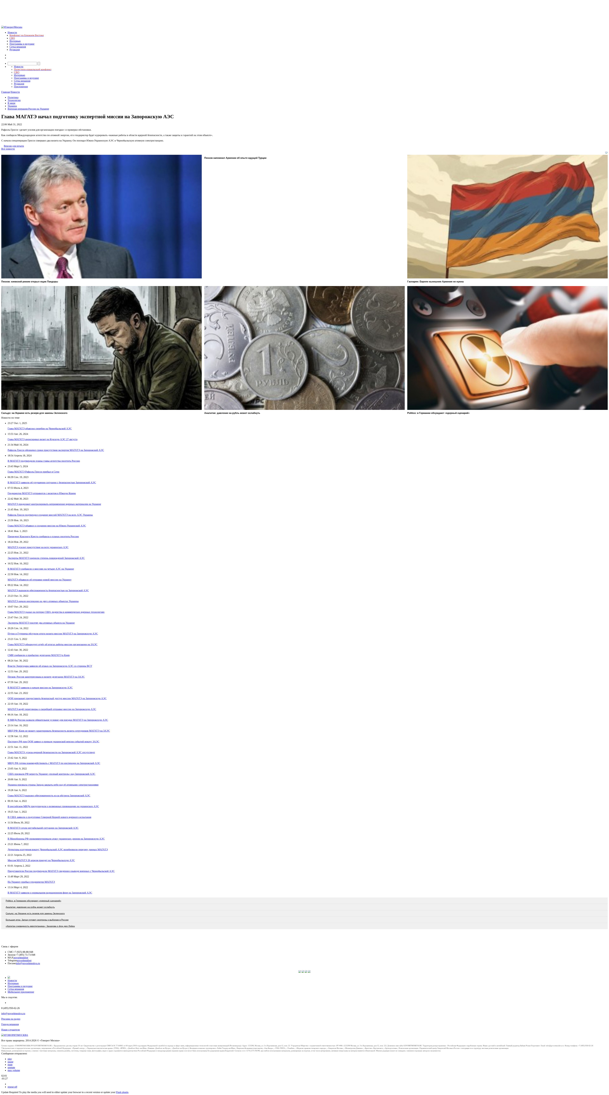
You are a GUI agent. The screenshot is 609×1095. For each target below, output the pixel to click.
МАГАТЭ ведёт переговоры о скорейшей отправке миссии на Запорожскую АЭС (52, 709)
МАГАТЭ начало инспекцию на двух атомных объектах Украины (43, 601)
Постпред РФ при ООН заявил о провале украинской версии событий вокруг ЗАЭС (53, 741)
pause (10, 1061)
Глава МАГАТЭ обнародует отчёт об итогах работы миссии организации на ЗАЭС (52, 644)
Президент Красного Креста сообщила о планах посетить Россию (43, 536)
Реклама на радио (10, 1019)
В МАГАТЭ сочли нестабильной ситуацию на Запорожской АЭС (43, 828)
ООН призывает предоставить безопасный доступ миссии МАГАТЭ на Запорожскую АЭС (57, 698)
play (10, 1059)
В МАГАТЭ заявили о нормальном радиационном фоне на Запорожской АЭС (50, 892)
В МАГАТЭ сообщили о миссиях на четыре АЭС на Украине (41, 569)
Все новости (8, 148)
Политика (13, 97)
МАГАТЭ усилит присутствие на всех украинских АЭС (38, 547)
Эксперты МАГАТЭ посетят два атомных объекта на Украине (41, 622)
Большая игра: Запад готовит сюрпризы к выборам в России (37, 919)
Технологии (14, 100)
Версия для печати (14, 146)
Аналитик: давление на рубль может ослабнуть (30, 907)
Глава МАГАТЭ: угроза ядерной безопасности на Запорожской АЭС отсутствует (51, 752)
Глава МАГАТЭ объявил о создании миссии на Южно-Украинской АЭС (47, 525)
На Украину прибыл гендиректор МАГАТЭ (31, 882)
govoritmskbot (21, 957)
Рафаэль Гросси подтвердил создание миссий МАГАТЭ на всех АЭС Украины (50, 515)
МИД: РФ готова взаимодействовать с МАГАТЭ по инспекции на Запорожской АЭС (54, 763)
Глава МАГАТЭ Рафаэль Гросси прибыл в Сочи (33, 471)
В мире (11, 103)
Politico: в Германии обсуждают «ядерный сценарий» (33, 900)
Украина (12, 106)
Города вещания (10, 1024)
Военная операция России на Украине (28, 108)
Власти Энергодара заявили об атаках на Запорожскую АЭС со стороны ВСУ (50, 666)
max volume (14, 1070)
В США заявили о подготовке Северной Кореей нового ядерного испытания (49, 817)
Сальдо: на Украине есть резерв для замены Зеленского (35, 913)
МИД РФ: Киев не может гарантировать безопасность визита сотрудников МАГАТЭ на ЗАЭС (59, 730)
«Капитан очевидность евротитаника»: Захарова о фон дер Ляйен (40, 926)
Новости (12, 32)
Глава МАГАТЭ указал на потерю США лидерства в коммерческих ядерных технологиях (56, 612)
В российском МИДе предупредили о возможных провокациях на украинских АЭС (53, 806)
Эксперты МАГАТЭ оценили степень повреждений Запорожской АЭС (46, 558)
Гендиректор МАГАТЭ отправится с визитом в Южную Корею (42, 493)
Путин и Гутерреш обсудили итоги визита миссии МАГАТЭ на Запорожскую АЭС (53, 633)
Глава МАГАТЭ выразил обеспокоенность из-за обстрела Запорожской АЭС (49, 795)
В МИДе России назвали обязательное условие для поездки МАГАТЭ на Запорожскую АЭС (58, 720)
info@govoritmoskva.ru (28, 963)
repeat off (12, 1086)
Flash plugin (122, 1092)
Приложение (21, 86)
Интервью (15, 41)
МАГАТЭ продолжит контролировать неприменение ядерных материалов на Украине (54, 504)
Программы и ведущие (22, 44)
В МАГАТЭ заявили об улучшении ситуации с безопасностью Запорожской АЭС (52, 482)
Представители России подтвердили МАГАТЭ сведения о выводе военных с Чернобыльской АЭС (61, 871)
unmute (11, 1067)
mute (10, 1064)
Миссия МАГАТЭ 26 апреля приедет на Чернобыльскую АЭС (41, 860)
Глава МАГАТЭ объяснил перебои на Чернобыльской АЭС (40, 428)
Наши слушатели (10, 1029)
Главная (5, 92)
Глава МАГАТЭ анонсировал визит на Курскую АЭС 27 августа (42, 439)
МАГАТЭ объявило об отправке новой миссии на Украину (40, 579)
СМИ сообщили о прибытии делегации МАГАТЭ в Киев (39, 655)
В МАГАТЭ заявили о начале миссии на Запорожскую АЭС (40, 687)
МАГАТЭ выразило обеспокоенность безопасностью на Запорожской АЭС (48, 590)
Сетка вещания (18, 46)
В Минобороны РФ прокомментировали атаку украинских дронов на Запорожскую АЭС (56, 838)
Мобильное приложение (21, 992)
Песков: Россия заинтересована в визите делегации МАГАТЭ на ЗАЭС (46, 676)
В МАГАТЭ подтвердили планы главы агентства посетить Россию (44, 461)
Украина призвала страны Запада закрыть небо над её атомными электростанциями (53, 784)
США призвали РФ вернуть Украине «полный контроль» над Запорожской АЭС (51, 774)
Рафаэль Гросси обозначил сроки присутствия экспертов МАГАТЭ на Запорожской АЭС (56, 450)
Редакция (15, 49)
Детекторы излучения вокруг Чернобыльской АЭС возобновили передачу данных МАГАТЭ (58, 849)
